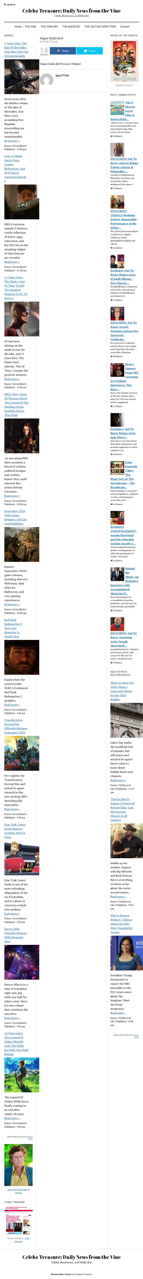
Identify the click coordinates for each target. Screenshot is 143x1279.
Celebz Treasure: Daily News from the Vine (71, 10)
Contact (125, 26)
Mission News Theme (61, 1274)
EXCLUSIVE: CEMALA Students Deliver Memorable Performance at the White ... (123, 219)
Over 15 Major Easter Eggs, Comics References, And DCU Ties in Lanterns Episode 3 (15, 168)
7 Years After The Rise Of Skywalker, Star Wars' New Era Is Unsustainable (16, 49)
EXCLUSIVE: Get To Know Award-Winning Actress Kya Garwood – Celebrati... (124, 331)
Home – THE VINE (25, 26)
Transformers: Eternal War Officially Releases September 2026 (15, 726)
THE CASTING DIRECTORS (100, 26)
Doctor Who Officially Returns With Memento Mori (15, 935)
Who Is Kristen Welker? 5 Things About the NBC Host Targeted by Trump (121, 924)
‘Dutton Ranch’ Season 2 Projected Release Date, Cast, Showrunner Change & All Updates (122, 809)
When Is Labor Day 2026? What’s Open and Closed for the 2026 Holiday (122, 691)
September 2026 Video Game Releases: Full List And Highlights (15, 517)
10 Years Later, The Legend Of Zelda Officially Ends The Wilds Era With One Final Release (16, 1043)
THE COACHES (49, 26)
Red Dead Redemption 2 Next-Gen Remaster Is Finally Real (13, 628)
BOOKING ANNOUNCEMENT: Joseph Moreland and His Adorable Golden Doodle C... (123, 535)
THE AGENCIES (71, 26)
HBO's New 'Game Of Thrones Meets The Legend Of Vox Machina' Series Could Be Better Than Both (16, 404)
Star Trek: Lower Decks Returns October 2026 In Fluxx (15, 831)
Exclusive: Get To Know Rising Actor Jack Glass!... (123, 433)
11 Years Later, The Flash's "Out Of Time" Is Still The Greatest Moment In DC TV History (16, 287)
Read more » (12, 141)
